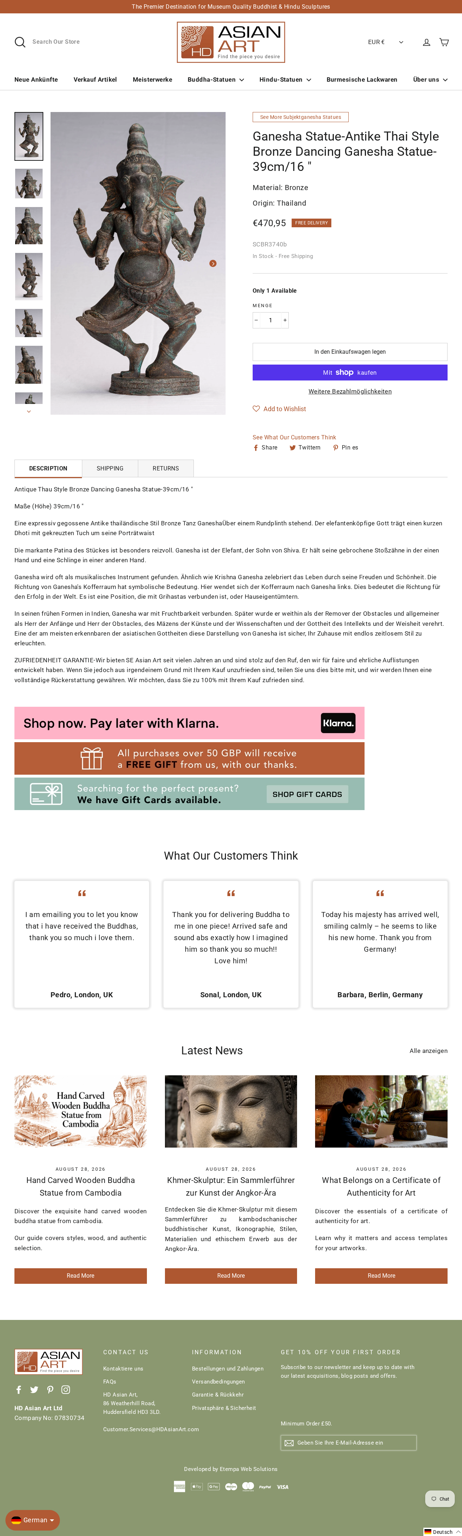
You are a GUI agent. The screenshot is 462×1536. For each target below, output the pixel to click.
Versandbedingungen (218, 1381)
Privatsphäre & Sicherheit (224, 1408)
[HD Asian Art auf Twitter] (34, 1389)
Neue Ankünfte (36, 79)
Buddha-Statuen (212, 79)
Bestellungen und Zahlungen (227, 1368)
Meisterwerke (152, 79)
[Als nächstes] (213, 263)
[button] (279, 409)
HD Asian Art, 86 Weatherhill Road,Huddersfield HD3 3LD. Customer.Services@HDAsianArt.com (142, 1412)
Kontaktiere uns (123, 1368)
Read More (80, 1275)
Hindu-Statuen (281, 79)
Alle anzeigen (429, 1050)
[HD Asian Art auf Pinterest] (50, 1389)
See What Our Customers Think (294, 437)
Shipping (110, 468)
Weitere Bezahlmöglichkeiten (350, 391)
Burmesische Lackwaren (362, 79)
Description (48, 468)
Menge (263, 305)
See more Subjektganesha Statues (300, 117)
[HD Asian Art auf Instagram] (65, 1389)
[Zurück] (63, 263)
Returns (166, 468)
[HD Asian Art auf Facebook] (18, 1389)
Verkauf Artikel (95, 79)
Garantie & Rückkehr (218, 1394)
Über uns (426, 79)
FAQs (110, 1381)
